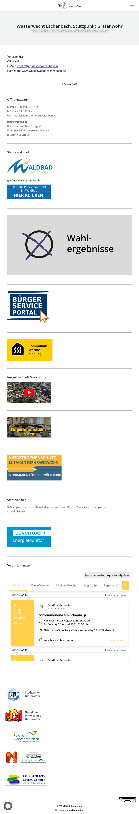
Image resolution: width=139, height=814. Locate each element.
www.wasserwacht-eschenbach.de (44, 71)
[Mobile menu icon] (132, 5)
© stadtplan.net (16, 511)
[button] (8, 806)
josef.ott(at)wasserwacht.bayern (37, 66)
